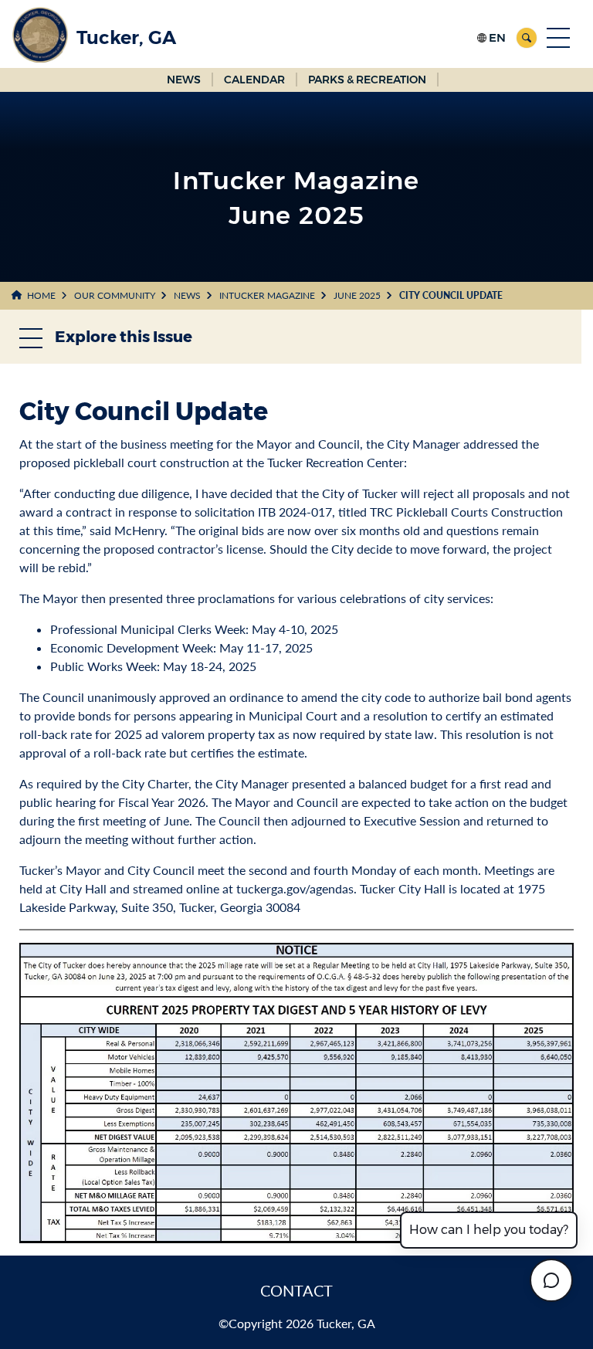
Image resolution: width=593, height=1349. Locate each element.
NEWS (184, 79)
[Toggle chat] (551, 1280)
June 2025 (357, 295)
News (187, 295)
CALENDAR (254, 79)
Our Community (114, 295)
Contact (296, 1290)
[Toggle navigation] (558, 38)
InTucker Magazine (267, 295)
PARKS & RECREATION (367, 79)
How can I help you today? (488, 1229)
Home (41, 295)
